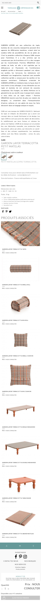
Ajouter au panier (20, 598)
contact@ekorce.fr (24, 175)
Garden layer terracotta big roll (15, 320)
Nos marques (30, 561)
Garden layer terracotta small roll (16, 284)
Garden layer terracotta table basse (16, 498)
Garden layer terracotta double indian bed (19, 462)
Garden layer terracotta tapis (14, 249)
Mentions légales (20, 567)
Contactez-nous (10, 561)
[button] (2, 8)
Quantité (5, 585)
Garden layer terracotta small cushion (17, 356)
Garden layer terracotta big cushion (16, 391)
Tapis (2, 149)
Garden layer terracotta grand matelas (18, 533)
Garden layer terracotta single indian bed (18, 427)
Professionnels (20, 569)
